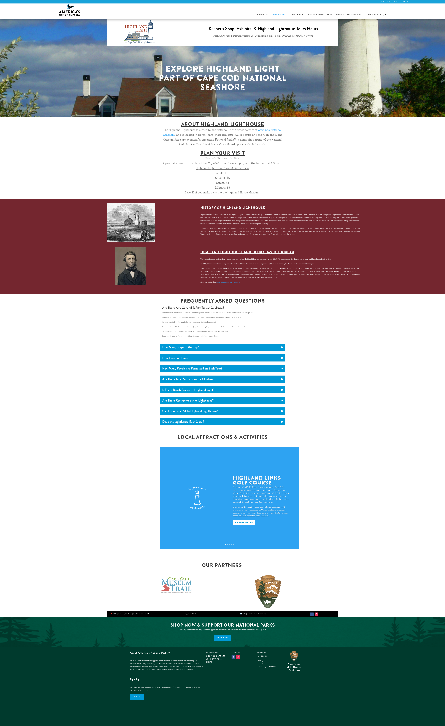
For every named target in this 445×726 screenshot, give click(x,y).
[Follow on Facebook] (312, 614)
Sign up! (136, 696)
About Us (261, 15)
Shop (382, 2)
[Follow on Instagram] (316, 614)
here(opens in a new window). (228, 282)
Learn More (244, 522)
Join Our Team (374, 15)
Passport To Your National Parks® (325, 15)
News (388, 2)
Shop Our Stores (279, 15)
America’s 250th (354, 15)
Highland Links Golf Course (257, 480)
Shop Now (222, 638)
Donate (396, 2)
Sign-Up (405, 2)
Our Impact (297, 15)
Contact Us (261, 652)
